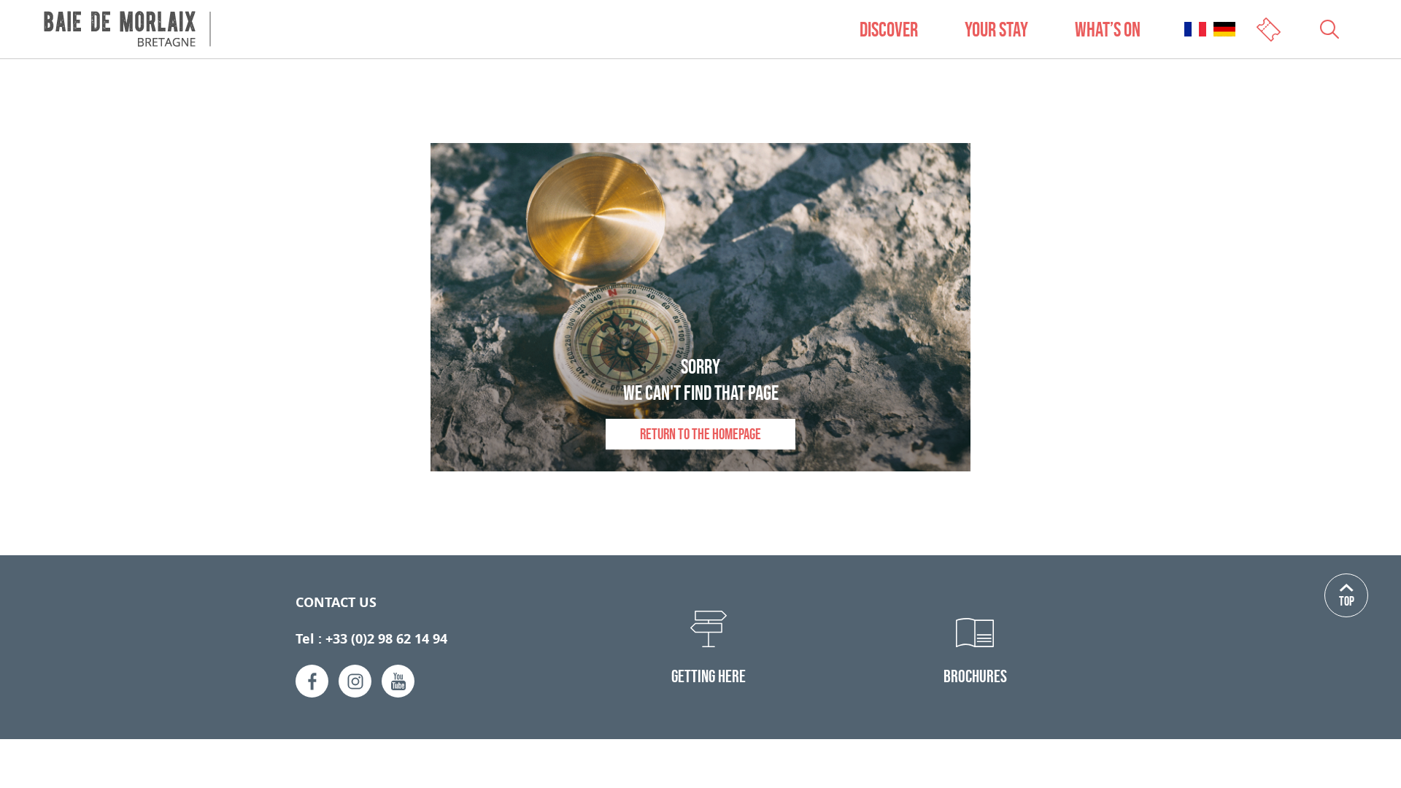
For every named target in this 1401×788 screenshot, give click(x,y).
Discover (889, 29)
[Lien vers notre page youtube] (398, 681)
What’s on (1108, 29)
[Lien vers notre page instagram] (355, 681)
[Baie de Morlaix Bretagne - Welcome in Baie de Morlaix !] (127, 29)
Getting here (708, 676)
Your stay (996, 29)
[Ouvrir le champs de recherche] (1329, 29)
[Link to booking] (1270, 28)
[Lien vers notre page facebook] (312, 681)
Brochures (975, 676)
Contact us (336, 602)
